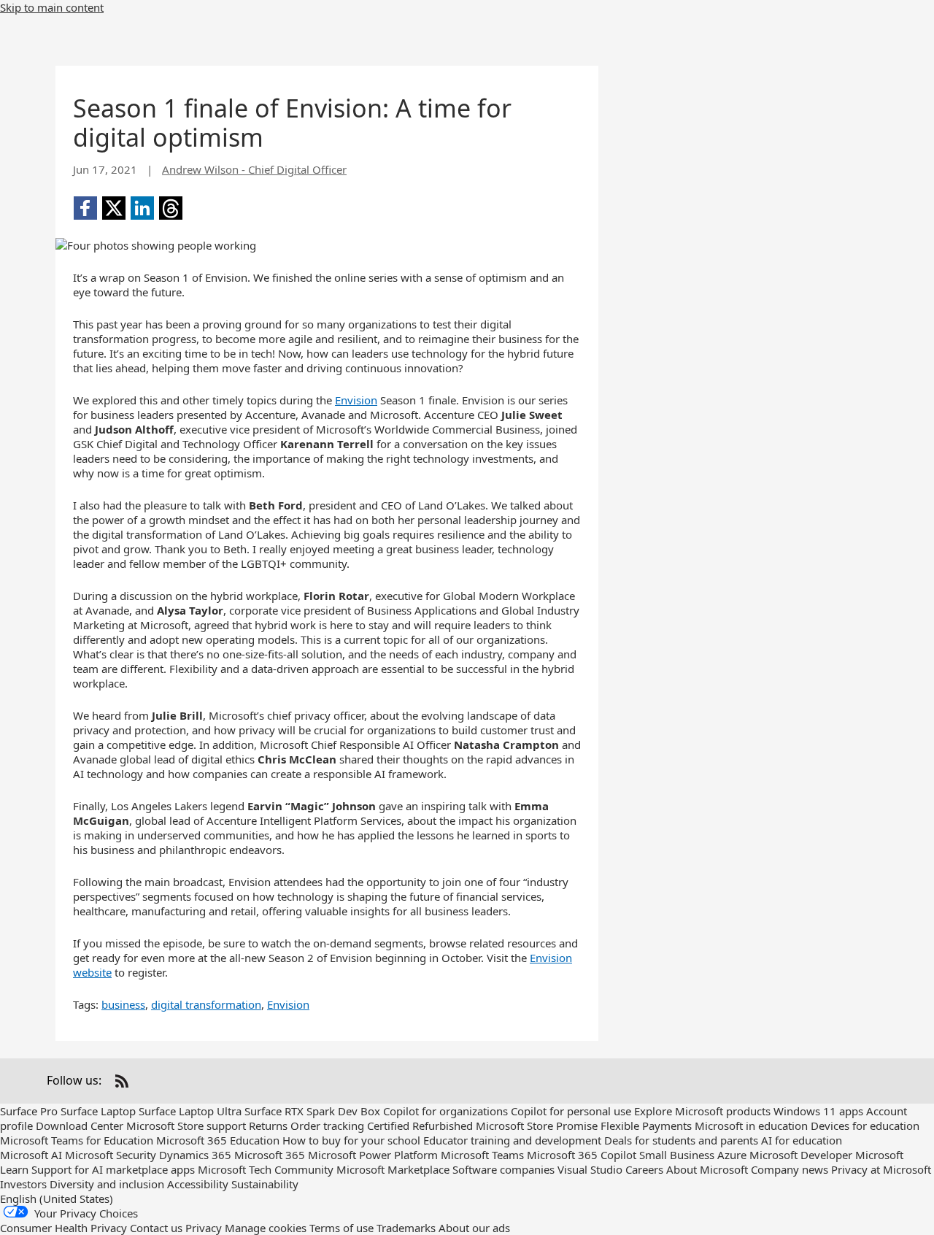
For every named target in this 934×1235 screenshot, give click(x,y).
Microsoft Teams (482, 1154)
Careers (644, 1169)
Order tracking (327, 1125)
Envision (356, 400)
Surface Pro (29, 1111)
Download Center (79, 1125)
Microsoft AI (31, 1154)
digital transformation (206, 1004)
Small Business (676, 1154)
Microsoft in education (751, 1125)
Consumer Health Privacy (63, 1227)
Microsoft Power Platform (373, 1154)
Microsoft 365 (269, 1154)
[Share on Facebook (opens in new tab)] (85, 208)
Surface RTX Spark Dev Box (312, 1111)
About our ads (474, 1227)
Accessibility (197, 1184)
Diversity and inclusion (107, 1184)
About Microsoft (707, 1169)
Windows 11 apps (818, 1111)
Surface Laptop (98, 1111)
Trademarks (406, 1227)
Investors (23, 1184)
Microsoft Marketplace (392, 1169)
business (123, 1004)
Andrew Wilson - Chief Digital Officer (254, 169)
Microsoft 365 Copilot (581, 1154)
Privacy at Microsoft (881, 1169)
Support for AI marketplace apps (113, 1169)
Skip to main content (52, 7)
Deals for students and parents (681, 1140)
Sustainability (264, 1184)
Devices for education (865, 1125)
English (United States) (56, 1198)
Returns (268, 1125)
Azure (731, 1154)
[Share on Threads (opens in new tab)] (170, 208)
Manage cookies (265, 1227)
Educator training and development (512, 1140)
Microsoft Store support (186, 1125)
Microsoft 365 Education (217, 1140)
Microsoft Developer (800, 1154)
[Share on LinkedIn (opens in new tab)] (142, 208)
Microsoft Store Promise (537, 1125)
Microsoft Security (110, 1154)
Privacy (203, 1227)
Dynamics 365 (195, 1154)
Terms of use (341, 1227)
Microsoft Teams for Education (76, 1140)
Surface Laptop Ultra (190, 1111)
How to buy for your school (351, 1140)
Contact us (156, 1227)
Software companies (503, 1169)
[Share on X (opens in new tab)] (114, 208)
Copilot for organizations (445, 1111)
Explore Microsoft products (702, 1111)
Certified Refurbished (420, 1125)
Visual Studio (589, 1169)
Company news (789, 1169)
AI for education (801, 1140)
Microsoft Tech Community (265, 1169)
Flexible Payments (646, 1125)
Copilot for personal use (571, 1111)
